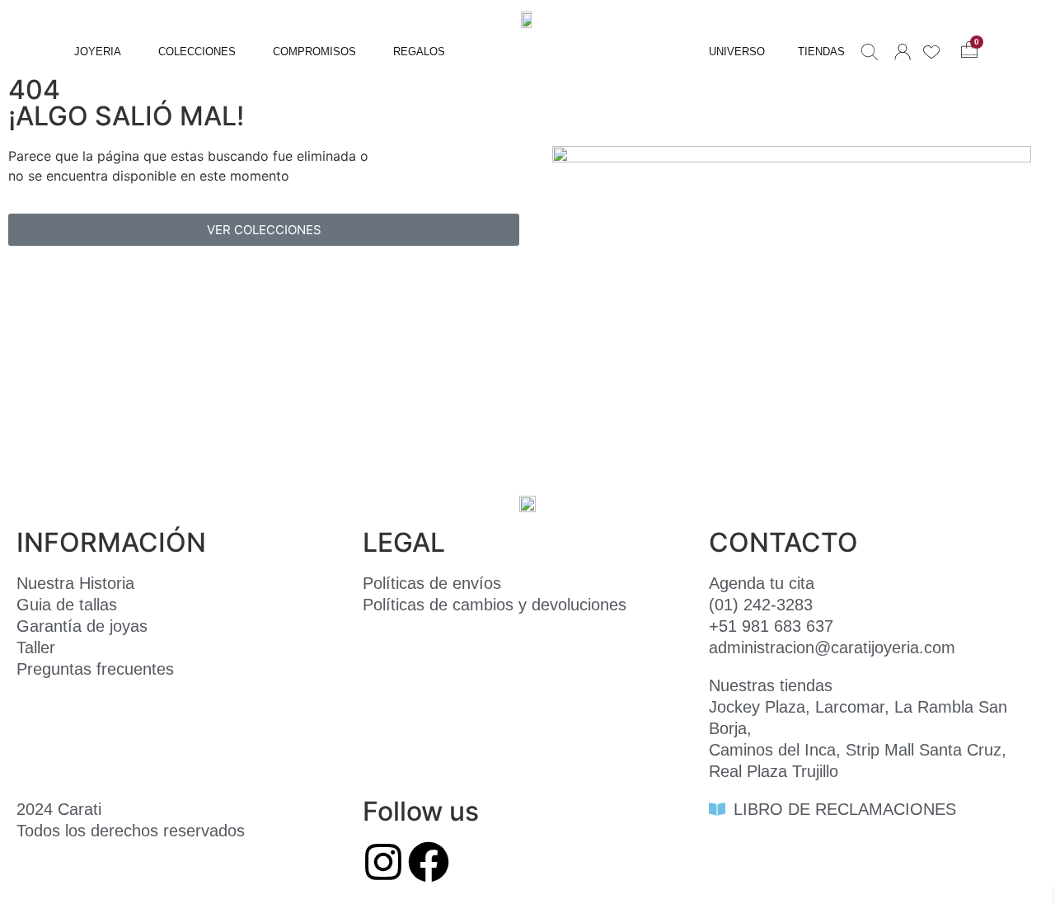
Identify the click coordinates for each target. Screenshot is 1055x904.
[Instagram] (383, 862)
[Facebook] (428, 862)
